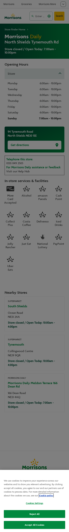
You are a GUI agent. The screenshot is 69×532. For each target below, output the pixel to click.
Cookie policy (46, 495)
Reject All (34, 514)
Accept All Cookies (34, 524)
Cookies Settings (34, 503)
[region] (34, 501)
